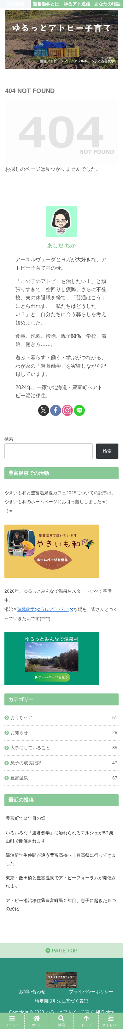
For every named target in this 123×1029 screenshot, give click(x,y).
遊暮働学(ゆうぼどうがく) (43, 609)
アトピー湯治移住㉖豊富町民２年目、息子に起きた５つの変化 (61, 904)
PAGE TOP (64, 950)
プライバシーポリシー (91, 991)
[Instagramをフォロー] (67, 410)
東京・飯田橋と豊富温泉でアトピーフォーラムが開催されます (61, 881)
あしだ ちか (61, 246)
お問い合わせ (32, 991)
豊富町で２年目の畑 (25, 818)
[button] (110, 848)
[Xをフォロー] (43, 410)
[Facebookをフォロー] (55, 410)
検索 (8, 438)
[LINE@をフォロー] (79, 410)
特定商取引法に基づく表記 (61, 1000)
